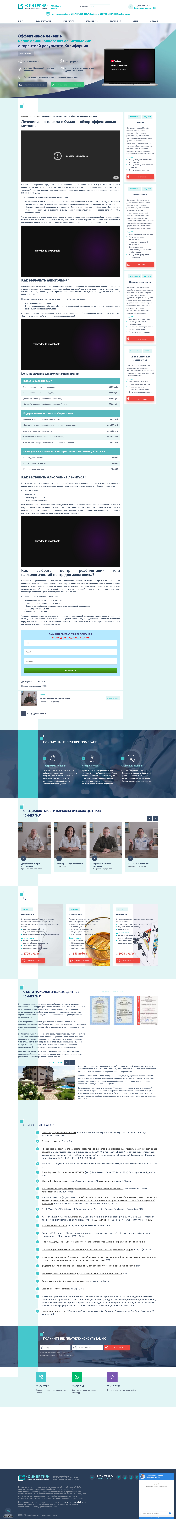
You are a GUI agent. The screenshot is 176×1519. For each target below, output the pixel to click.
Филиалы (154, 21)
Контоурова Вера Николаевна (70, 864)
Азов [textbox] (92, 7)
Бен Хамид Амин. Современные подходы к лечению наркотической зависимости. (82, 1273)
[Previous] (149, 818)
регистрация (142, 399)
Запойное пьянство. (52, 1141)
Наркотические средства (54, 1311)
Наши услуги (68, 21)
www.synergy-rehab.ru (74, 1502)
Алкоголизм (76, 1217)
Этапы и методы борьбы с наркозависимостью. (65, 1281)
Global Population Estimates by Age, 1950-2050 (63, 1172)
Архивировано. (106, 1181)
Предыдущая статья (34, 714)
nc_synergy (42, 1385)
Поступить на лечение (34, 85)
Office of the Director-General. (55, 1181)
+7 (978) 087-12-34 (142, 6)
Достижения (115, 21)
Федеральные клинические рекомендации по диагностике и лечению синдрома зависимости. (88, 1266)
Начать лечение (34, 960)
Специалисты (92, 21)
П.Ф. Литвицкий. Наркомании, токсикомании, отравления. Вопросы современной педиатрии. (87, 1249)
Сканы (149, 1220)
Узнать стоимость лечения (69, 85)
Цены (135, 21)
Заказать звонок (103, 1479)
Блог (32, 116)
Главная (24, 116)
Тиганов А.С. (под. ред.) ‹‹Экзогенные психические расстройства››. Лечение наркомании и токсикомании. (93, 1242)
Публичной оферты (66, 1355)
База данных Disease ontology (56, 1289)
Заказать (94, 387)
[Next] (155, 818)
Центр (21, 21)
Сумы (37, 116)
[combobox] (100, 6)
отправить (118, 1347)
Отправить (70, 670)
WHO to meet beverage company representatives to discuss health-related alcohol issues (82, 1188)
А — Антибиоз (102, 1220)
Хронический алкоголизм (54, 1225)
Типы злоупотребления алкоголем (59, 1132)
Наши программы (43, 21)
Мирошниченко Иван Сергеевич (55, 698)
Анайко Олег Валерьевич (139, 864)
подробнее (142, 177)
